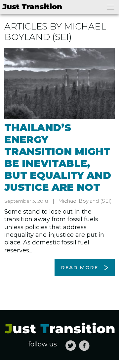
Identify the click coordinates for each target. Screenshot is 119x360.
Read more (79, 267)
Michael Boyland (78, 201)
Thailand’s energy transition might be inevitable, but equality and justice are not (57, 157)
